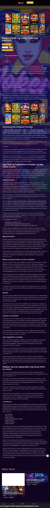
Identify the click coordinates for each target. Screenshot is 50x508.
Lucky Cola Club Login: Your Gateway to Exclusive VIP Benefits (12, 493)
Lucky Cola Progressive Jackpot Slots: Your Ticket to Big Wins (36, 480)
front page (4, 506)
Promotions (12, 506)
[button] (45, 55)
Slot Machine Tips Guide (7, 50)
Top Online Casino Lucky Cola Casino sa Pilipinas (11, 480)
